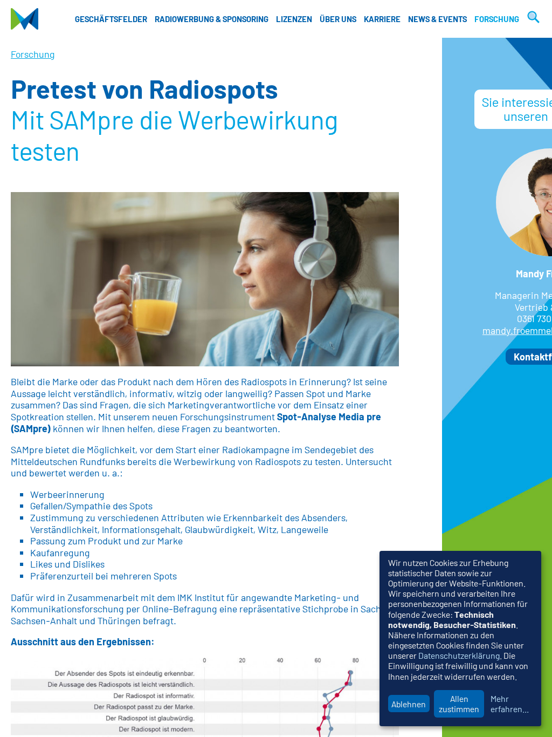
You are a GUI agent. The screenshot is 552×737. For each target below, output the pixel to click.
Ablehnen (408, 704)
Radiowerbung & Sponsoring (211, 19)
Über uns (338, 19)
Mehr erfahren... (510, 703)
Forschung (496, 19)
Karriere (382, 19)
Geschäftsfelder (111, 19)
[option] (205, 279)
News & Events (437, 19)
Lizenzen (294, 19)
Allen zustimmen (459, 703)
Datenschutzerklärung (459, 655)
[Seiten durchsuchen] (532, 19)
